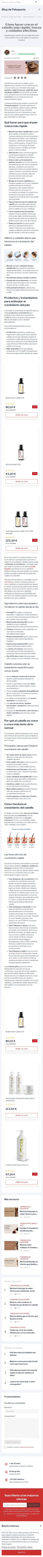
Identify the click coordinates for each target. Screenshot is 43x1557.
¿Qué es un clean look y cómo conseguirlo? (22, 1383)
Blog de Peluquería (13, 9)
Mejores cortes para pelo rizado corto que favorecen (23, 1362)
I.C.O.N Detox (9, 582)
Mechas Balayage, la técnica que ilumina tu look (29, 1263)
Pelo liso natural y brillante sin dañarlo (23, 1354)
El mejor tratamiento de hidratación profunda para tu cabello (29, 1229)
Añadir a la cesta (22, 415)
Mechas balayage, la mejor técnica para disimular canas (28, 1212)
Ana (12, 51)
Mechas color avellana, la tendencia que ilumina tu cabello (29, 1246)
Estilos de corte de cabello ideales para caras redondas (22, 1331)
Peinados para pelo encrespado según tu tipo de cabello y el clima (23, 1372)
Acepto (21, 1552)
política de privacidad (27, 1447)
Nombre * (8, 1407)
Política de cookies (9, 1547)
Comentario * (10, 1416)
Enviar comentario (12, 1442)
